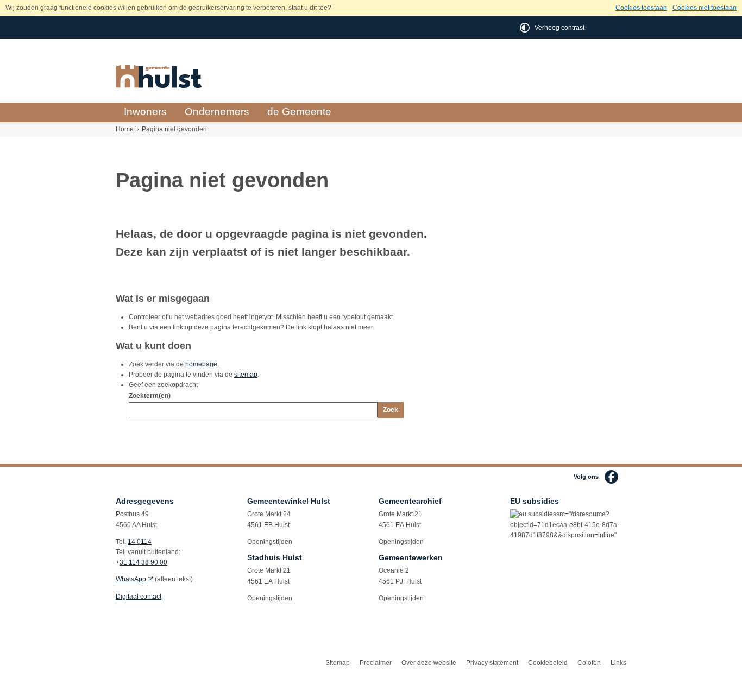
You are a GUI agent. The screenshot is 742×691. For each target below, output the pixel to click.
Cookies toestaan (641, 7)
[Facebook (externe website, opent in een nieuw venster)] (611, 477)
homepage (201, 364)
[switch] (553, 27)
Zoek (390, 410)
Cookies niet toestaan (704, 7)
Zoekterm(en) (150, 396)
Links (618, 663)
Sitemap (337, 663)
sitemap (245, 374)
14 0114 (140, 542)
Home (125, 129)
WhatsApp (131, 579)
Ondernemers (217, 111)
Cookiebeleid (548, 663)
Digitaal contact (138, 596)
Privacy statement (492, 663)
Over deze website (428, 663)
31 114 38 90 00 (143, 562)
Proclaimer (376, 663)
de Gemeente (299, 111)
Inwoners (145, 111)
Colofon (589, 663)
